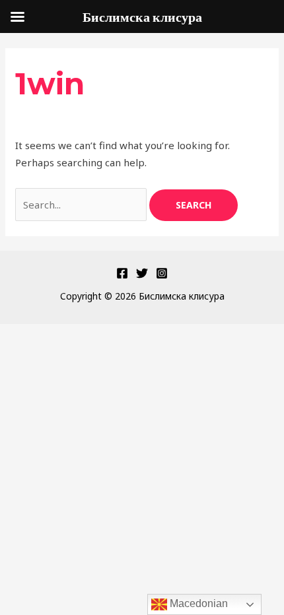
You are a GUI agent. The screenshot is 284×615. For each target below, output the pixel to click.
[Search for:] (82, 204)
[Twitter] (142, 273)
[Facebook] (122, 273)
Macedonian (197, 603)
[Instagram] (162, 273)
